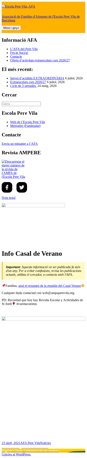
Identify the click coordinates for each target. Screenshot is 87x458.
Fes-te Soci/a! (19, 53)
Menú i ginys (11, 27)
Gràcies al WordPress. (16, 454)
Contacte (16, 56)
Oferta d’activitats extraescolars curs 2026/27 (40, 60)
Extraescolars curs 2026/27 (28, 82)
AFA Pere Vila (30, 443)
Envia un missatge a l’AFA (20, 143)
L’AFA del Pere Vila (24, 49)
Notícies (45, 443)
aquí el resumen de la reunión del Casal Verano (49, 286)
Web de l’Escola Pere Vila (27, 122)
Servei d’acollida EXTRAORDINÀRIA (37, 78)
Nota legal (8, 198)
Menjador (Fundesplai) (25, 126)
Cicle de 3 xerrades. (23, 86)
